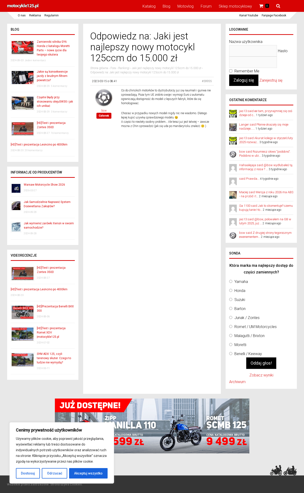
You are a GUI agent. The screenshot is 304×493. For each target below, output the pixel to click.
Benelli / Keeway (248, 354)
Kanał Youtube (248, 15)
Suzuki (239, 299)
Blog (166, 6)
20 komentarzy (34, 150)
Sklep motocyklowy (235, 6)
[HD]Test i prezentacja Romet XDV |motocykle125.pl (51, 332)
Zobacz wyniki (261, 375)
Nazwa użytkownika (245, 41)
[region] (62, 453)
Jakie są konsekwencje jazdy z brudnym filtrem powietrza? (52, 76)
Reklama (35, 15)
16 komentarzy (60, 133)
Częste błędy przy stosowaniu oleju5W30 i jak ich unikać (55, 102)
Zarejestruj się (270, 80)
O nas (22, 15)
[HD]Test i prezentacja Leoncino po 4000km (39, 144)
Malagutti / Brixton (249, 335)
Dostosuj (28, 473)
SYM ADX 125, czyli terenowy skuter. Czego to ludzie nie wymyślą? (54, 358)
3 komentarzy (59, 111)
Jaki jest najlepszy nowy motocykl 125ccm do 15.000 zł (166, 68)
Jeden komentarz (35, 60)
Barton (240, 308)
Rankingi (123, 68)
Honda (239, 290)
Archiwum (237, 382)
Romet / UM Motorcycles (255, 326)
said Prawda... (249, 178)
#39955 (207, 81)
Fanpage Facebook (274, 15)
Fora (113, 68)
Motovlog (185, 6)
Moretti (240, 345)
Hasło (283, 51)
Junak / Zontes (247, 317)
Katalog (149, 6)
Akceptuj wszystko (88, 473)
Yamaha (241, 281)
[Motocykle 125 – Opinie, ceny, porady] (22, 7)
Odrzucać (54, 473)
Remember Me (246, 71)
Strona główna (99, 68)
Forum (206, 6)
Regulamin (51, 15)
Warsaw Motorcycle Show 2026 (44, 184)
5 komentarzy (59, 86)
